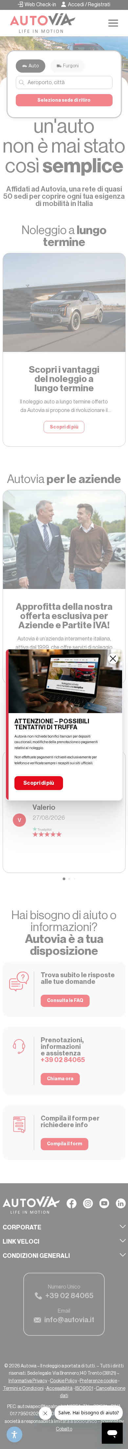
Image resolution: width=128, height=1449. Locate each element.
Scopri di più (38, 783)
